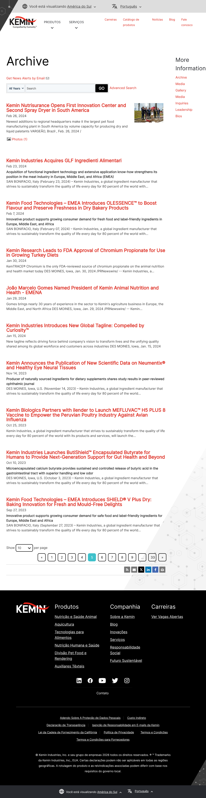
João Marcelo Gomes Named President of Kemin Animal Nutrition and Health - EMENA (82, 290)
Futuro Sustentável (126, 661)
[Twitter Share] (141, 570)
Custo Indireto (136, 718)
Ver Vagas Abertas (167, 617)
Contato (102, 693)
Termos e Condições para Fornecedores (103, 739)
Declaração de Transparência (66, 725)
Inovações (118, 632)
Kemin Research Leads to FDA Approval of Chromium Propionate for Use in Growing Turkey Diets (85, 253)
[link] (21, 22)
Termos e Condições (154, 732)
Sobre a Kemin (122, 617)
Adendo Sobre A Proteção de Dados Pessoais (90, 718)
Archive (181, 77)
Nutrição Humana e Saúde (77, 645)
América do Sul (79, 7)
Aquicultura (64, 624)
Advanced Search (123, 88)
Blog (172, 19)
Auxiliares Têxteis (69, 666)
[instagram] (126, 681)
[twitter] (115, 681)
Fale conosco (187, 22)
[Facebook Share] (155, 570)
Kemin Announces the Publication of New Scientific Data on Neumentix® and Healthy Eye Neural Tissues (85, 365)
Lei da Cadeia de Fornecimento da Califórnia (67, 732)
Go (101, 88)
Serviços (117, 640)
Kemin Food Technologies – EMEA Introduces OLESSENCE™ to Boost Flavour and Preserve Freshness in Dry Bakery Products (81, 205)
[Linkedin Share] (148, 570)
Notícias (157, 19)
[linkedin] (79, 681)
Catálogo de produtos (131, 22)
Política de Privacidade (119, 732)
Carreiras (111, 19)
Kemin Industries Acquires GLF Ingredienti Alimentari (64, 160)
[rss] (127, 570)
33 (153, 557)
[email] (134, 570)
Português (128, 7)
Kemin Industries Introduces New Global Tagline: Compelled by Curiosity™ (75, 328)
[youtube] (102, 681)
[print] (162, 570)
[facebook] (90, 681)
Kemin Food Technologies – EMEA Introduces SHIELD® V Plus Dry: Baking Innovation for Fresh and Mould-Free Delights (78, 502)
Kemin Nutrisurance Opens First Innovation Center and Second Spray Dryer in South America (66, 108)
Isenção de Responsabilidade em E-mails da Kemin (126, 725)
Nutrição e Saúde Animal (76, 617)
